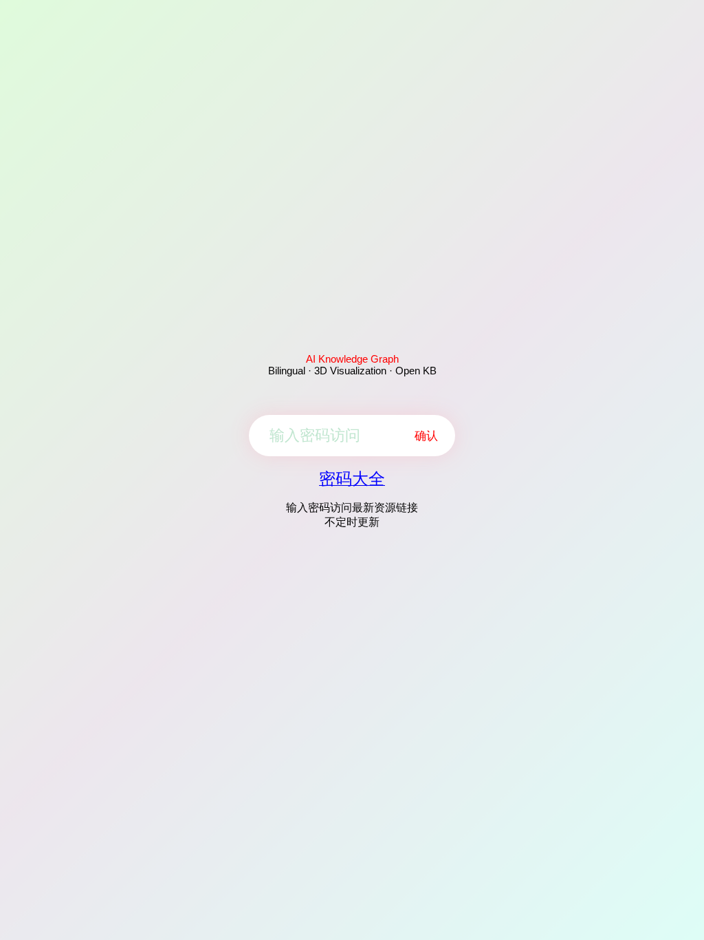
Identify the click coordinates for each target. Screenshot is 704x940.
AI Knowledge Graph (352, 359)
